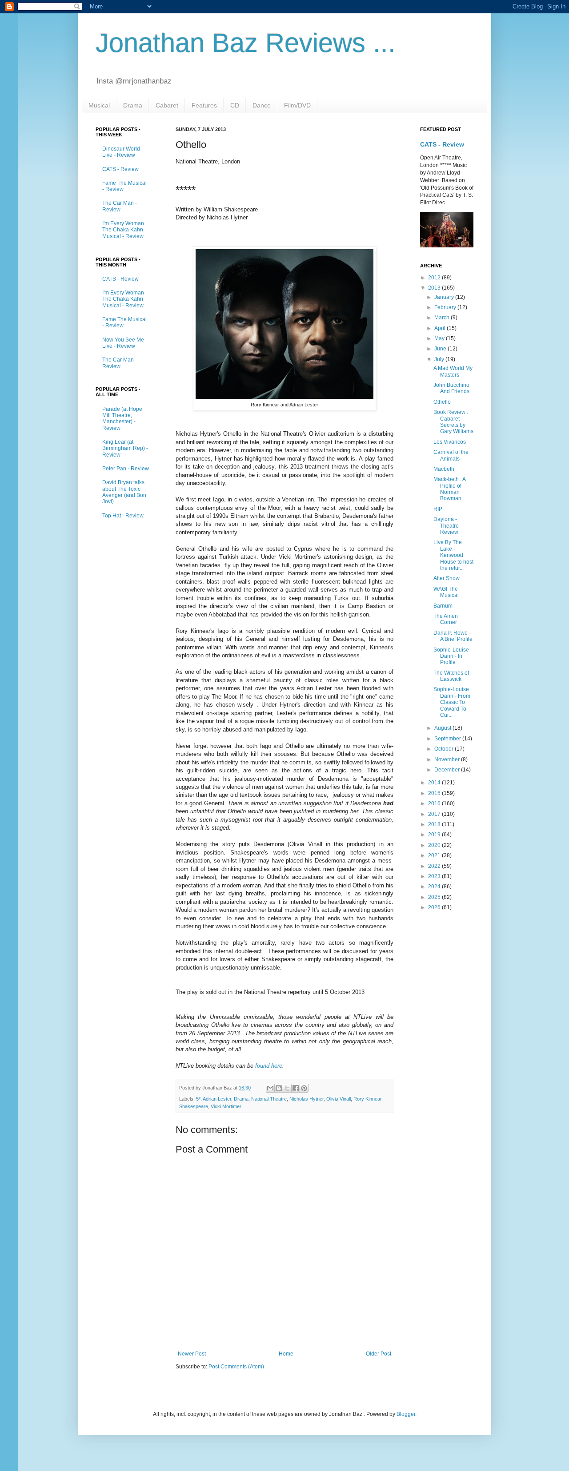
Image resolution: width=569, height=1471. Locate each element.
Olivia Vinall (338, 1098)
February (445, 307)
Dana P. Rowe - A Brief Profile (453, 636)
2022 (435, 866)
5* (198, 1098)
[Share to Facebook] (295, 1088)
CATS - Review (120, 169)
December (447, 770)
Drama (132, 105)
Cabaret (167, 105)
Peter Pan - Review (125, 468)
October (444, 749)
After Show (446, 578)
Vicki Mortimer (226, 1106)
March (442, 317)
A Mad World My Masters (453, 371)
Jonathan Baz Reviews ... (246, 43)
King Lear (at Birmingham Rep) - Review (125, 448)
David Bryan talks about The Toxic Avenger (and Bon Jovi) (124, 492)
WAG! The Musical (446, 592)
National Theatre (269, 1098)
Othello (442, 402)
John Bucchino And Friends (451, 388)
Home (286, 1354)
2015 (435, 793)
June (441, 349)
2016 (435, 803)
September (448, 739)
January (444, 297)
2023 (435, 876)
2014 (435, 782)
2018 (435, 824)
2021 (435, 855)
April (440, 328)
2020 (435, 845)
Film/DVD (297, 105)
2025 (435, 897)
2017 (435, 814)
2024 (435, 886)
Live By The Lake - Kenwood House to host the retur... (453, 555)
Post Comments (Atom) (236, 1367)
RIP (437, 509)
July (439, 359)
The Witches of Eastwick (451, 676)
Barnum (443, 606)
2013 (435, 288)
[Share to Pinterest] (304, 1088)
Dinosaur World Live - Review (121, 152)
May (440, 338)
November (447, 759)
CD (234, 105)
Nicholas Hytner (306, 1098)
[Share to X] (287, 1088)
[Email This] (270, 1088)
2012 (435, 277)
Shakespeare (193, 1106)
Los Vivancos (449, 442)
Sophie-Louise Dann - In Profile (451, 656)
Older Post (378, 1354)
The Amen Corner (445, 619)
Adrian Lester (217, 1098)
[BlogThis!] (278, 1088)
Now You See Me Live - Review (123, 343)
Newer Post (192, 1354)
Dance (261, 105)
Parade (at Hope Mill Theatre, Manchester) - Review (122, 418)
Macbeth (443, 469)
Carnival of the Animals (451, 455)
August (443, 728)
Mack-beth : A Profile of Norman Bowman (449, 488)
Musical (99, 105)
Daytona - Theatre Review (446, 525)
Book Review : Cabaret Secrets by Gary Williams (453, 421)
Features (204, 105)
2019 (435, 834)
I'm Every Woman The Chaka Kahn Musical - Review (123, 229)
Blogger (406, 1414)
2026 (435, 907)
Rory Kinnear (367, 1098)
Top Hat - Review (123, 516)
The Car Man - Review (119, 206)
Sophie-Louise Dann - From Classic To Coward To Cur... (451, 702)
